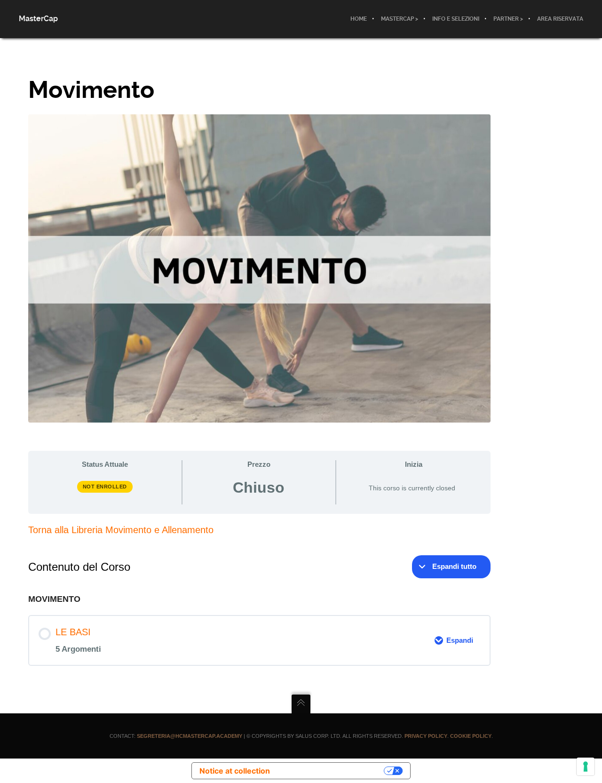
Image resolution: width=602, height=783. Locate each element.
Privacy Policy (425, 736)
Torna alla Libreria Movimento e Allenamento (121, 530)
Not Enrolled (105, 486)
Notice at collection (234, 770)
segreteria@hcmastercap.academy (189, 736)
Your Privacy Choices (331, 770)
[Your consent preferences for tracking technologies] (585, 766)
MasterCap (38, 18)
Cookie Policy (470, 736)
